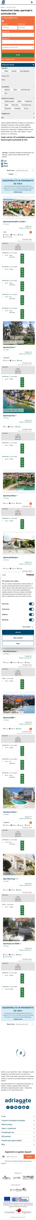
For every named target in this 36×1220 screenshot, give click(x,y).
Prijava (29, 1156)
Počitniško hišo (25, 90)
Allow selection (18, 638)
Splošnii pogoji (18, 192)
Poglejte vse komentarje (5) (25, 422)
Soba (15, 90)
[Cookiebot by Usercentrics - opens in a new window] (26, 575)
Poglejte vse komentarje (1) (25, 228)
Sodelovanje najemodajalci (11, 1141)
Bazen (19, 101)
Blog (3, 1144)
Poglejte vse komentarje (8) (25, 564)
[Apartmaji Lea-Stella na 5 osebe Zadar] (18, 929)
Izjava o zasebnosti (8, 1128)
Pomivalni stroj (26, 105)
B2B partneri (6, 1136)
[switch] (31, 609)
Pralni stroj (15, 105)
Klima (6, 71)
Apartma (7, 90)
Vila (6, 93)
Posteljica (17, 108)
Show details (27, 627)
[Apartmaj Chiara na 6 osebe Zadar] (18, 798)
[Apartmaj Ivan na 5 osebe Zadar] (18, 333)
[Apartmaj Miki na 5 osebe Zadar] (18, 703)
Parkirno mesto (9, 101)
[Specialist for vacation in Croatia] (18, 1101)
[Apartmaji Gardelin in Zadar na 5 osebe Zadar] (18, 207)
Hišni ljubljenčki (24, 71)
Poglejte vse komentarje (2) (25, 724)
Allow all (18, 632)
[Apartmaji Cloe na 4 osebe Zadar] (18, 401)
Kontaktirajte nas (7, 1132)
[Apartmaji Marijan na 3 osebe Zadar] (18, 543)
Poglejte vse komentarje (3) (25, 353)
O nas (3, 1116)
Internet (14, 71)
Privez (26, 108)
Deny (18, 643)
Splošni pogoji (6, 1124)
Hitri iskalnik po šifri (8, 59)
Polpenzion (28, 101)
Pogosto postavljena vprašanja (13, 1120)
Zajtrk (6, 105)
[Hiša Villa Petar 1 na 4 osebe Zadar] (18, 864)
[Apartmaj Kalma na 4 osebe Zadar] (18, 481)
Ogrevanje (8, 108)
